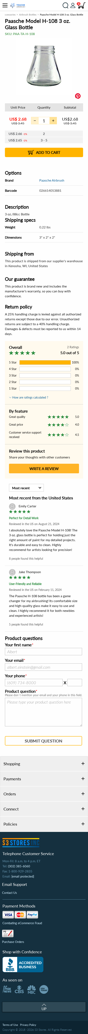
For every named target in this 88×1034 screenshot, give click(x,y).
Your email (14, 660)
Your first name (18, 645)
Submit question (43, 740)
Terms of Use (10, 1024)
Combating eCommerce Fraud (22, 923)
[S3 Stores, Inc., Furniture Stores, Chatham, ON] (22, 964)
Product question (20, 691)
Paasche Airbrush (51, 180)
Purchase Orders (13, 942)
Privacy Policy (28, 1024)
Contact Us (9, 892)
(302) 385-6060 (19, 866)
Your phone (15, 676)
